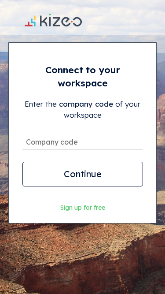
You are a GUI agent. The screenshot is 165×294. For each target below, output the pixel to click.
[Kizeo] (53, 17)
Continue (83, 173)
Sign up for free (82, 208)
